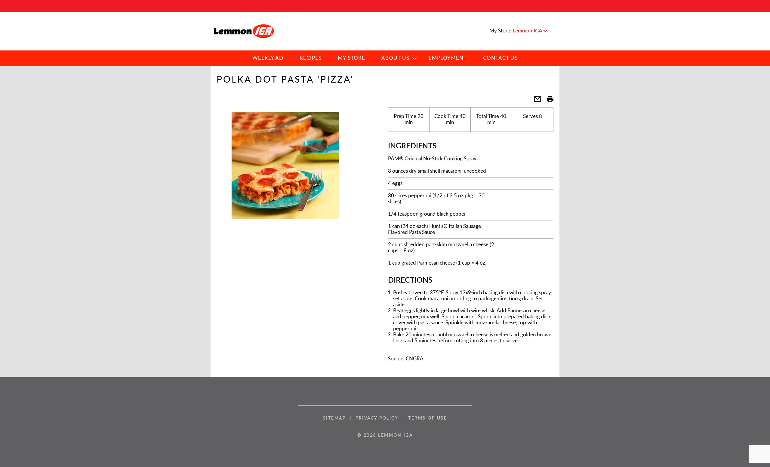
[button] (530, 30)
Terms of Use (427, 418)
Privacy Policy (377, 418)
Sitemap (334, 418)
